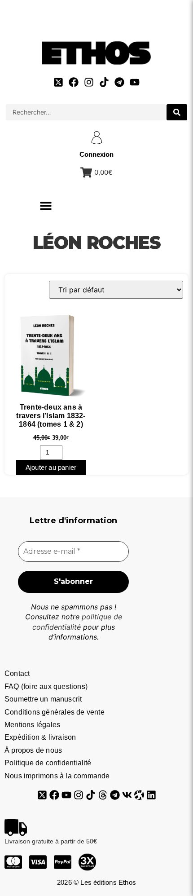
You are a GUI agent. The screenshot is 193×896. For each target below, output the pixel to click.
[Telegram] (119, 82)
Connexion (96, 154)
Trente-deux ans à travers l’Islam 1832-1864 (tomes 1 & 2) (50, 415)
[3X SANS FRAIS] (87, 862)
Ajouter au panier (51, 467)
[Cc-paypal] (62, 862)
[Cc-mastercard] (13, 862)
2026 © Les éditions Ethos (96, 882)
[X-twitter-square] (58, 82)
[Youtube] (135, 82)
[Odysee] (139, 795)
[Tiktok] (104, 82)
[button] (45, 205)
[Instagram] (89, 82)
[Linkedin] (151, 795)
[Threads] (103, 795)
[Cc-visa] (38, 862)
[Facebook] (74, 82)
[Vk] (127, 795)
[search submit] (177, 112)
